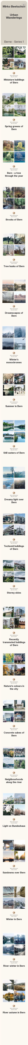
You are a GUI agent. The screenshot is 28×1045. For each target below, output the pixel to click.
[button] (24, 5)
